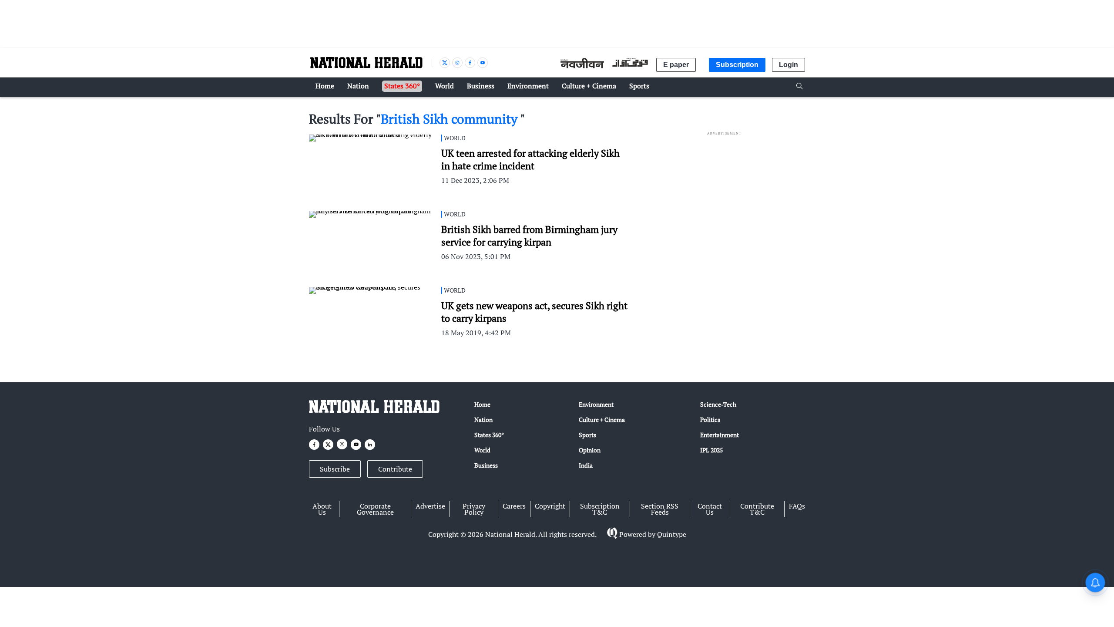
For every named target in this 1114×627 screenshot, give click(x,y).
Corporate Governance (375, 509)
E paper (676, 64)
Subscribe (335, 469)
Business (486, 465)
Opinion (590, 450)
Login (788, 64)
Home (482, 404)
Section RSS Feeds (659, 509)
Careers (514, 506)
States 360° (489, 435)
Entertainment (719, 435)
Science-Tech (718, 404)
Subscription (737, 64)
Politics (710, 419)
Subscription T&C (600, 509)
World (482, 450)
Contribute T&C (757, 509)
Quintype (671, 534)
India (586, 465)
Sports (587, 435)
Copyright (550, 506)
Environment (596, 404)
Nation (483, 419)
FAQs (797, 506)
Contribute (395, 469)
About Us (322, 509)
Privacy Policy (474, 509)
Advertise (430, 506)
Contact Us (710, 509)
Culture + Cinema (602, 419)
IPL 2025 (711, 450)
